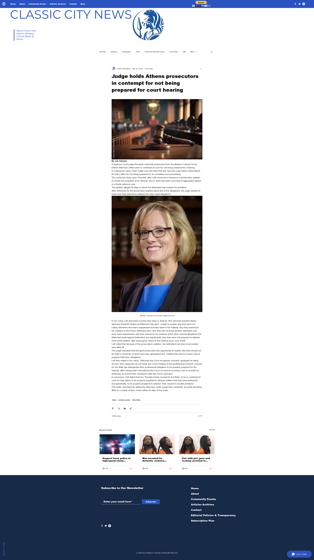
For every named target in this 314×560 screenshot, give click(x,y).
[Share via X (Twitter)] (119, 408)
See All (212, 430)
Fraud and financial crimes (154, 52)
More (192, 52)
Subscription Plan (202, 520)
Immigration (126, 52)
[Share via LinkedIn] (125, 408)
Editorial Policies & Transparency (213, 515)
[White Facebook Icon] (102, 525)
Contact (196, 510)
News (114, 400)
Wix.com (174, 553)
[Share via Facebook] (113, 408)
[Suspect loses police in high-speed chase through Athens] (117, 444)
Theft (138, 52)
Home (195, 488)
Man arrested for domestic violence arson (153, 459)
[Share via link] (131, 408)
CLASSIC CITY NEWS (71, 14)
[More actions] (200, 68)
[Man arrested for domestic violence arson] (157, 444)
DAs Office (136, 400)
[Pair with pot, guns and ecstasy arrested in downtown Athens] (197, 444)
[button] (201, 4)
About (195, 493)
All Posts (102, 52)
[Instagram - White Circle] (303, 4)
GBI (184, 52)
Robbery (114, 52)
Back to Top (4, 549)
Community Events (203, 499)
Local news (173, 52)
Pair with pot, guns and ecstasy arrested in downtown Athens (196, 459)
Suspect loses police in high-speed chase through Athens (116, 459)
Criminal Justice (124, 400)
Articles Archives (202, 504)
